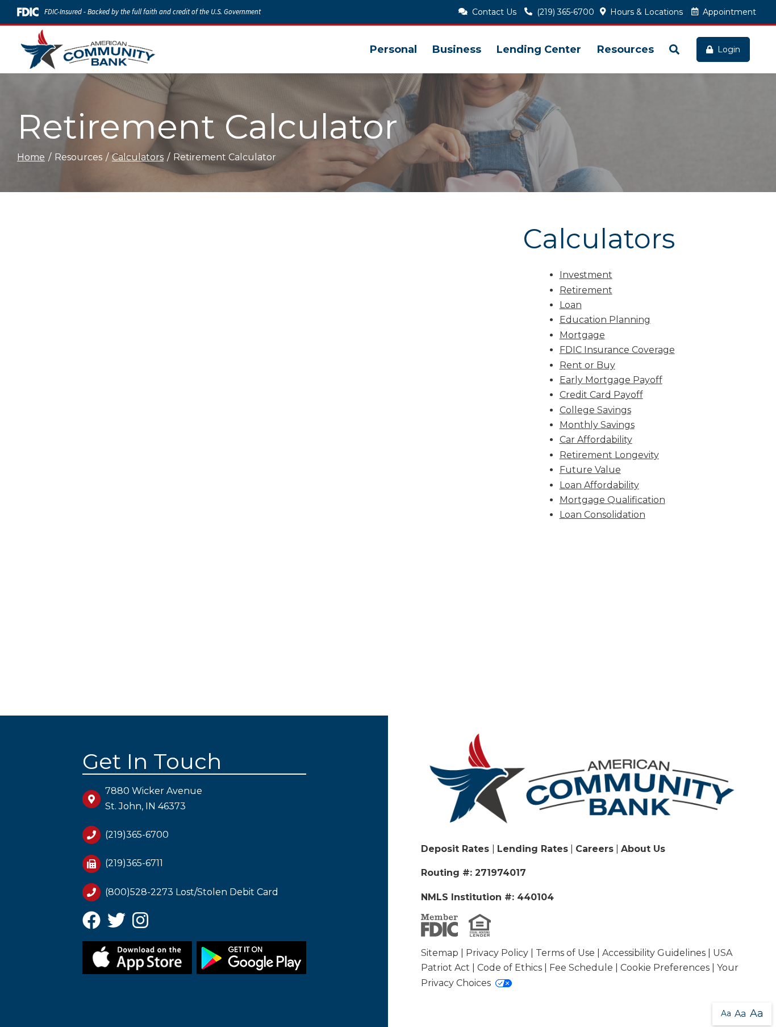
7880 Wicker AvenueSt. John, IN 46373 (153, 798)
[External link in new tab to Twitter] (116, 924)
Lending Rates (532, 848)
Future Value (590, 469)
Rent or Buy (587, 365)
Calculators (138, 157)
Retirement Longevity (609, 455)
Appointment (729, 12)
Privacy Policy (497, 952)
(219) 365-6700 (565, 12)
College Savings (595, 410)
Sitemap (439, 952)
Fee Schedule (581, 967)
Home (31, 157)
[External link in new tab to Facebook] (91, 924)
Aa (726, 1013)
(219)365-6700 (137, 834)
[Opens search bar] (674, 49)
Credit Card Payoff (601, 394)
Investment (586, 274)
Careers (594, 848)
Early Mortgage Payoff (611, 380)
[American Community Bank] (88, 49)
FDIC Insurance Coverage (617, 349)
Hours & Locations (646, 12)
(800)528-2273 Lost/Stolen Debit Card (191, 892)
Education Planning (605, 319)
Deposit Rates (456, 848)
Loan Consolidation (602, 514)
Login (728, 49)
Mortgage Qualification (612, 499)
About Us (643, 848)
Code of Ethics (509, 967)
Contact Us (494, 12)
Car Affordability (596, 439)
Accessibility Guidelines (654, 952)
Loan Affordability (599, 485)
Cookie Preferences (665, 967)
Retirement (586, 290)
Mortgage (582, 335)
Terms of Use (565, 952)
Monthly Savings (597, 424)
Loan (571, 305)
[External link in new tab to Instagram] (140, 924)
